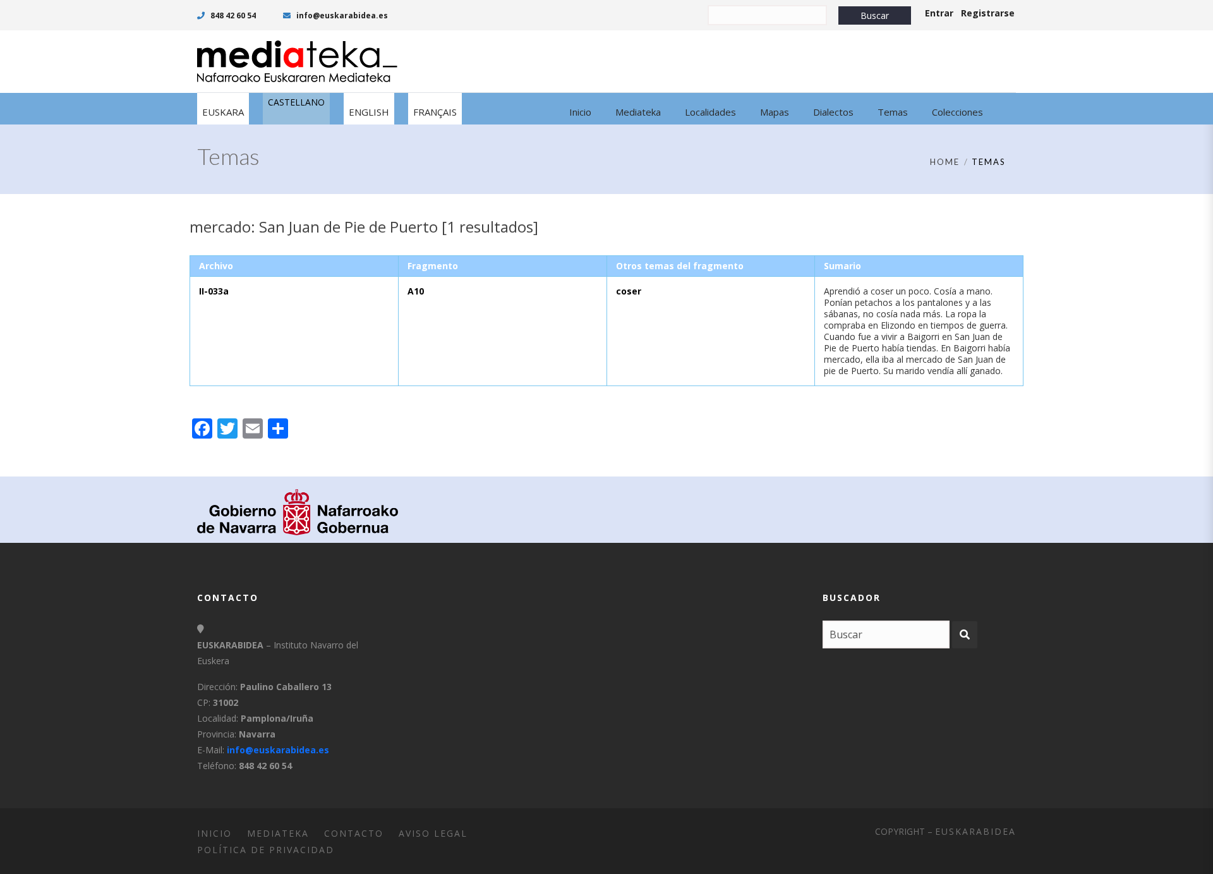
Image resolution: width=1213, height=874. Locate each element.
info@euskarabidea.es (341, 15)
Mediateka (278, 833)
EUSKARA (223, 112)
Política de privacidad (265, 850)
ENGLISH (369, 112)
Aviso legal (433, 833)
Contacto (353, 833)
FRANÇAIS (435, 112)
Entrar (939, 13)
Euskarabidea (975, 831)
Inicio (214, 833)
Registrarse (988, 13)
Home (945, 162)
